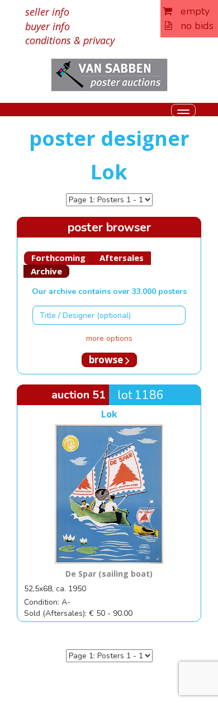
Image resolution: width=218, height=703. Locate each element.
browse (107, 359)
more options (109, 338)
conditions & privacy (70, 40)
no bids (193, 25)
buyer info (47, 26)
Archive (46, 271)
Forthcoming (58, 257)
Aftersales (121, 257)
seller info (47, 11)
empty (191, 11)
